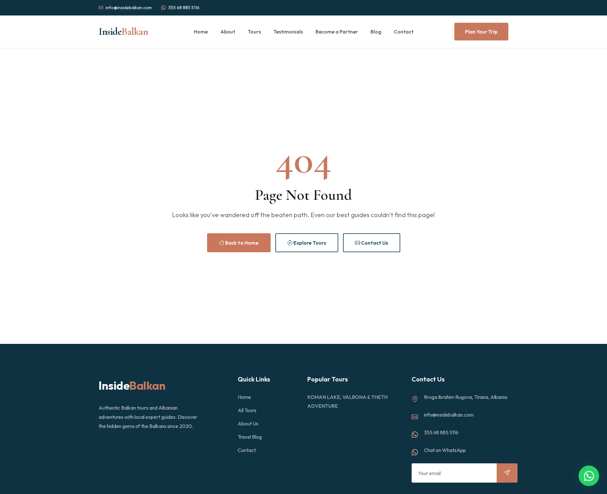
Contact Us (374, 243)
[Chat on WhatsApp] (589, 476)
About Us (248, 423)
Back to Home (241, 243)
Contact (404, 31)
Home (201, 31)
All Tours (247, 410)
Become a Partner (337, 31)
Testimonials (288, 31)
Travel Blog (250, 437)
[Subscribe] (507, 473)
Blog (376, 31)
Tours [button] (254, 31)
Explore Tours (309, 243)
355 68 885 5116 (183, 7)
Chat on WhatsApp (445, 450)
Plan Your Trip (481, 31)
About (227, 31)
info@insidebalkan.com (129, 7)
